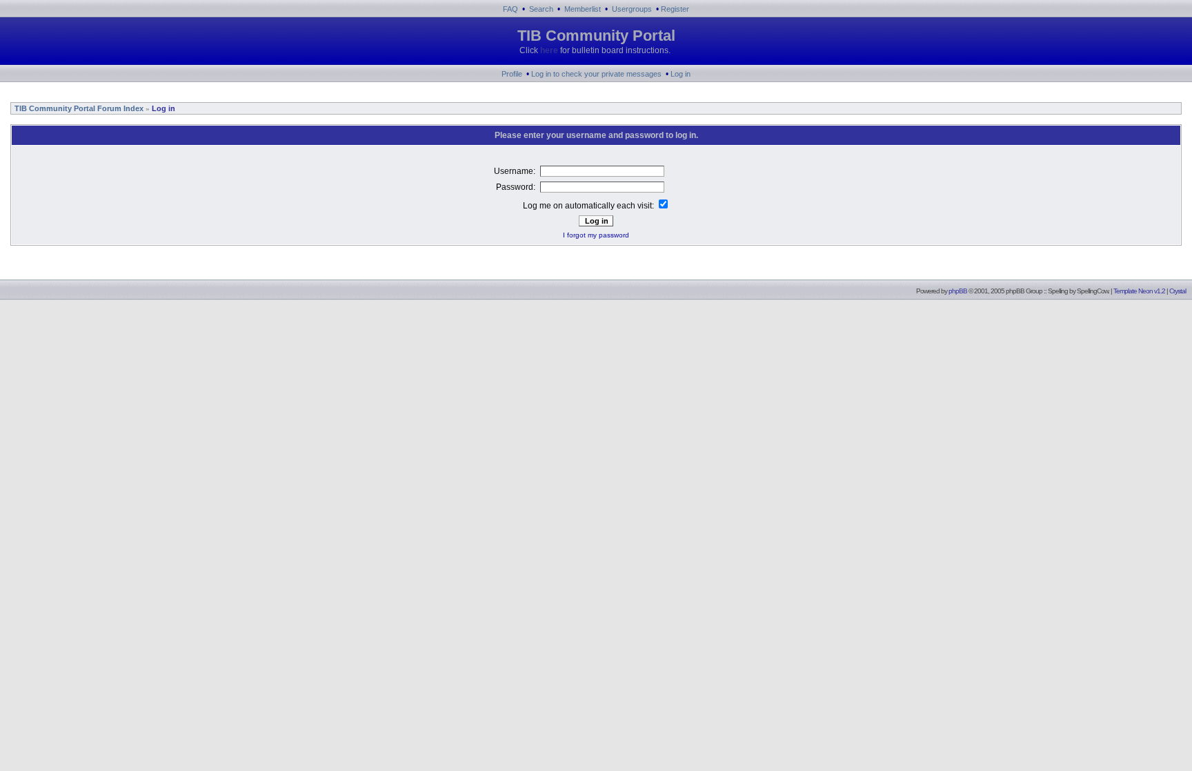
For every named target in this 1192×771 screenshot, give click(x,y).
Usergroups (632, 9)
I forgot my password (596, 235)
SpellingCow (1092, 291)
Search (541, 9)
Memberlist (582, 9)
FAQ (510, 9)
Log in (680, 74)
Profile (511, 74)
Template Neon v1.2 (1139, 291)
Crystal (1177, 291)
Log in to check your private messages (596, 74)
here (549, 50)
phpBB (957, 291)
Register (675, 9)
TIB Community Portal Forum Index (77, 108)
